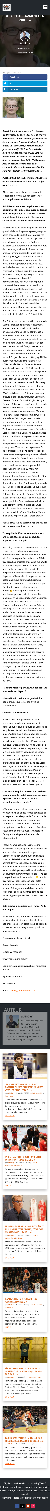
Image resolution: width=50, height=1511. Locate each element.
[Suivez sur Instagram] (33, 1506)
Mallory (25, 43)
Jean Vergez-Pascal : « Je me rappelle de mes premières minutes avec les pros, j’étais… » (24, 1087)
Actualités (39, 1093)
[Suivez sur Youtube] (28, 1506)
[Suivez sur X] (22, 1506)
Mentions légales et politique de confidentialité (25, 1497)
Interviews (9, 1096)
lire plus (10, 1115)
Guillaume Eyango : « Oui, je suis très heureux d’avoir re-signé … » (24, 1439)
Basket (32, 1093)
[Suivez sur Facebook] (17, 1506)
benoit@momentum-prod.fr (23, 990)
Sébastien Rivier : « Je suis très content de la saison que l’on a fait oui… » (23, 1371)
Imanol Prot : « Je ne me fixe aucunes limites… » (21, 1300)
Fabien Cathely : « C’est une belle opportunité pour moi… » (23, 1158)
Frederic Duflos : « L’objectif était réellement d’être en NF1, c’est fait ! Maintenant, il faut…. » (24, 1229)
